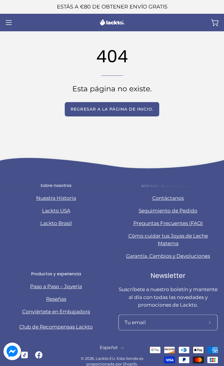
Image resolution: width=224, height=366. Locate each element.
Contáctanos (168, 198)
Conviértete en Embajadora (56, 312)
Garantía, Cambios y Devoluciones (168, 256)
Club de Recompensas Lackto (56, 327)
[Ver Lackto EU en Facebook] (37, 354)
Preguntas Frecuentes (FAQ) (168, 223)
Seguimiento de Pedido (168, 211)
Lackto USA (56, 211)
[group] (112, 7)
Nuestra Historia (56, 198)
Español (109, 347)
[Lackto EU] (112, 22)
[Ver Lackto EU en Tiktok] (23, 354)
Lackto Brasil (56, 223)
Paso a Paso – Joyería (56, 286)
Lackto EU (105, 358)
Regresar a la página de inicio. (112, 109)
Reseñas (56, 299)
